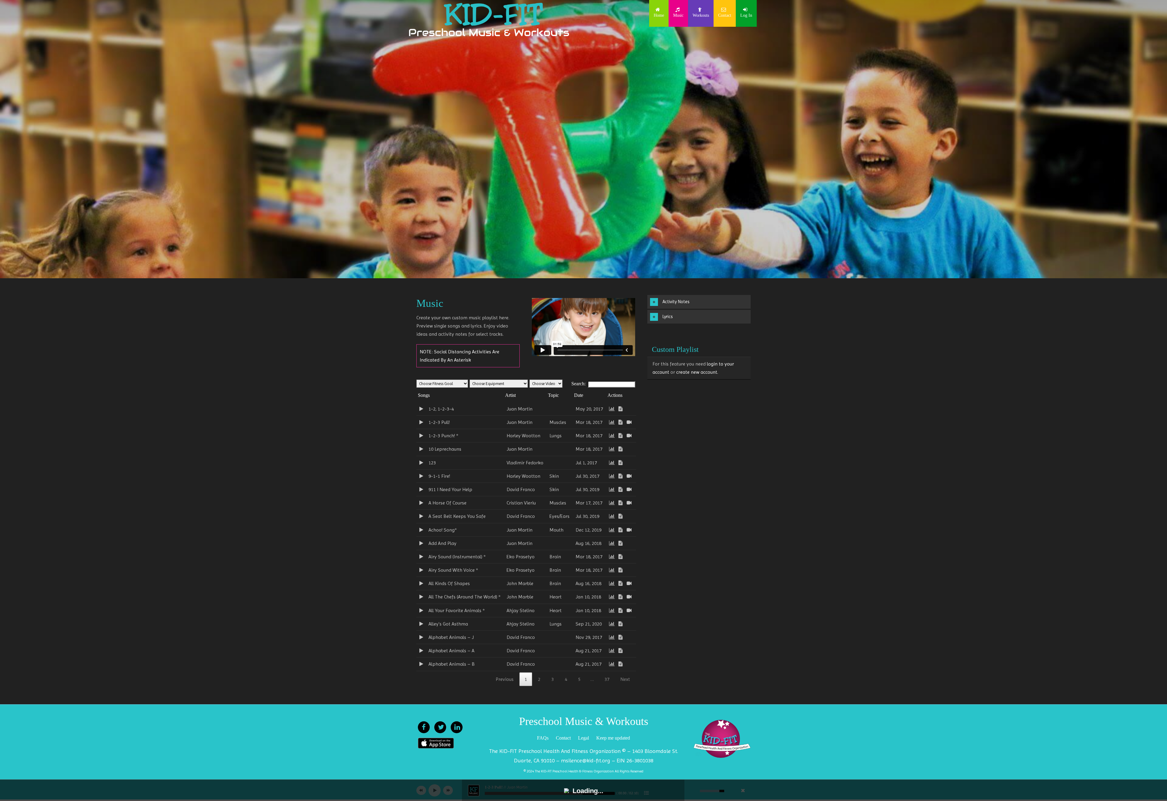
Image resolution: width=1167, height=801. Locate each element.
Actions (615, 395)
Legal (583, 737)
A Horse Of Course (445, 503)
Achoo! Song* (441, 530)
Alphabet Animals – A (449, 651)
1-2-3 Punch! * (441, 436)
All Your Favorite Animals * (455, 610)
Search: (578, 383)
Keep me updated (613, 737)
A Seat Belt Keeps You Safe (455, 516)
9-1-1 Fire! (437, 476)
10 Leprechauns (443, 449)
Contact (563, 737)
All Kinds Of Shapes (447, 583)
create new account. (697, 372)
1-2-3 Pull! (437, 422)
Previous (505, 679)
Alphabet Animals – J (449, 637)
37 (606, 679)
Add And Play (440, 543)
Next (625, 679)
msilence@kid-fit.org (585, 760)
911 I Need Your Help (448, 489)
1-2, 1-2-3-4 (439, 409)
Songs (424, 395)
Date (578, 395)
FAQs (543, 737)
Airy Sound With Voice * (451, 570)
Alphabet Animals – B (450, 664)
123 (430, 463)
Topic (553, 395)
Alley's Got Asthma (446, 624)
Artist (510, 395)
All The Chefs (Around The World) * (463, 597)
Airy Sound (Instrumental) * (455, 557)
